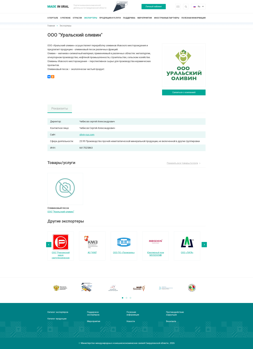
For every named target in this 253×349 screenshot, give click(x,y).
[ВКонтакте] (49, 76)
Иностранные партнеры (166, 18)
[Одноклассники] (52, 76)
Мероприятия (144, 18)
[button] (122, 298)
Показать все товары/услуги (182, 163)
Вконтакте (171, 321)
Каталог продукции (56, 318)
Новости (130, 321)
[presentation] (48, 244)
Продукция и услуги (110, 18)
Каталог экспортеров (57, 312)
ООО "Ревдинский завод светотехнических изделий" (61, 256)
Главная (51, 25)
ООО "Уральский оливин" (60, 211)
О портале (52, 18)
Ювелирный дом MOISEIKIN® (155, 253)
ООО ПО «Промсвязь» (124, 252)
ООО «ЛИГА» (187, 252)
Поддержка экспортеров (93, 313)
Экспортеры (90, 18)
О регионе (65, 18)
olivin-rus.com (86, 134)
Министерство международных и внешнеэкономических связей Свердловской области (125, 343)
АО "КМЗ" (92, 252)
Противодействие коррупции (175, 313)
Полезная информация (193, 18)
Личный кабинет (153, 6)
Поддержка (129, 18)
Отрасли (77, 18)
